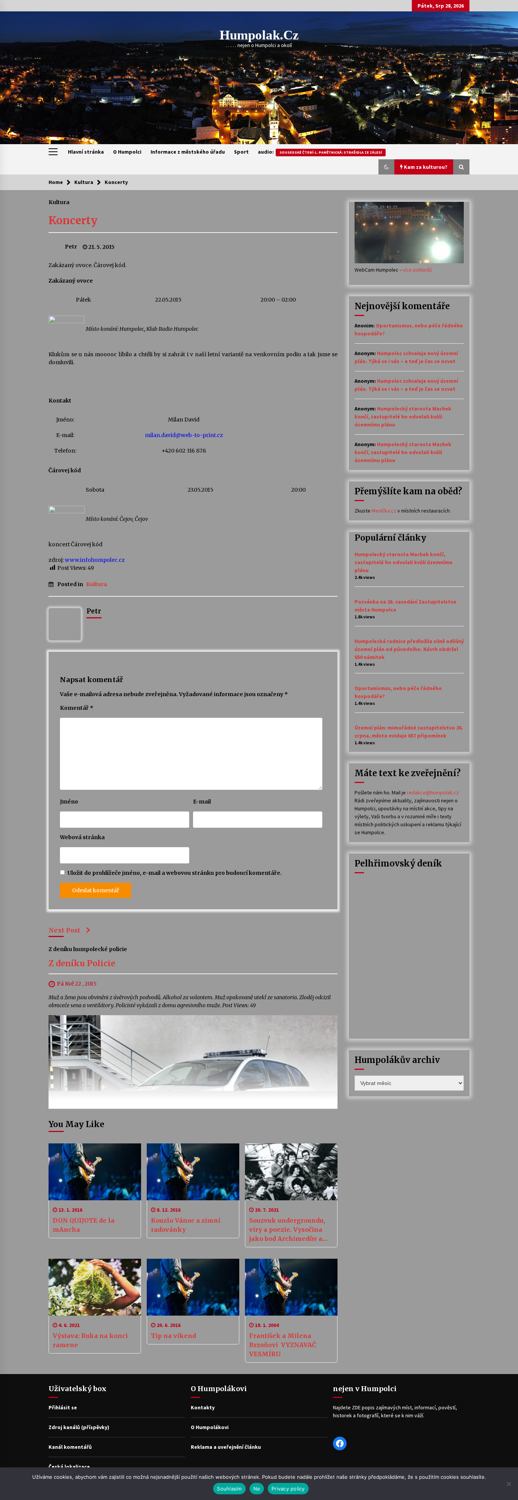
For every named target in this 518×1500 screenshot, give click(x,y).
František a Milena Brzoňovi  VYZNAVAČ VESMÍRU (282, 1345)
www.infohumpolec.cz (95, 560)
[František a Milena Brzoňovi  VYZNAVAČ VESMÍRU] (291, 1287)
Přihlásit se (63, 1407)
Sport (241, 151)
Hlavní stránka (86, 151)
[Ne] (508, 1483)
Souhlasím (229, 1489)
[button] (386, 167)
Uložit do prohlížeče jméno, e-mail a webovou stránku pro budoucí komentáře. (174, 872)
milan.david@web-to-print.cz (184, 435)
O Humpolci (127, 151)
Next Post (64, 930)
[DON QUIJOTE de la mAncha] (95, 1171)
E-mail (202, 801)
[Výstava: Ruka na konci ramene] (95, 1287)
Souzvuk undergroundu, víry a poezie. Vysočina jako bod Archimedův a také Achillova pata (287, 1230)
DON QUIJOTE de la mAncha (84, 1225)
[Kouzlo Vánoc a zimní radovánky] (193, 1171)
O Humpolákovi (210, 1427)
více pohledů (417, 269)
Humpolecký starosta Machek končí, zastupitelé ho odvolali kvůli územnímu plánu (403, 416)
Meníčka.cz (384, 510)
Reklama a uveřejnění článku (226, 1446)
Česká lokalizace (69, 1466)
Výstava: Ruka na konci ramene (90, 1340)
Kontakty (203, 1407)
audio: (320, 151)
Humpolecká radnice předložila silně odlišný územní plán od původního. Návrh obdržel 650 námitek (409, 649)
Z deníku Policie (82, 964)
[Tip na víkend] (193, 1287)
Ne (257, 1489)
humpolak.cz (259, 35)
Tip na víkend (173, 1336)
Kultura (59, 202)
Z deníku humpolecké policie (88, 949)
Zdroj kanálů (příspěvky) (79, 1427)
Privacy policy (288, 1489)
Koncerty (73, 220)
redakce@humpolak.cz (433, 792)
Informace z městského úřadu (188, 151)
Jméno (69, 801)
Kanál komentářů (70, 1446)
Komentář (76, 707)
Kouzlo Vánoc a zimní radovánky (185, 1225)
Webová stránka (82, 837)
